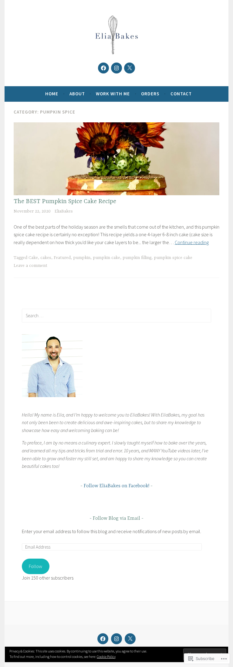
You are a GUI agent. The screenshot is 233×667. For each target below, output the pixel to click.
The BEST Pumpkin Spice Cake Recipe (65, 201)
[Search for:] (116, 315)
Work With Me (113, 94)
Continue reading (192, 242)
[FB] (103, 68)
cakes (45, 257)
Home (51, 94)
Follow (35, 566)
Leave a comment (30, 265)
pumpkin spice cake (173, 257)
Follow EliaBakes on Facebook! (116, 486)
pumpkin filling (137, 257)
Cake (33, 257)
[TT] (130, 68)
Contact (181, 94)
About (77, 94)
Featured (62, 257)
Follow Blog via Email (116, 518)
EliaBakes (64, 211)
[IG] (116, 68)
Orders (150, 94)
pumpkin (81, 257)
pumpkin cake (106, 257)
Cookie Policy (106, 656)
